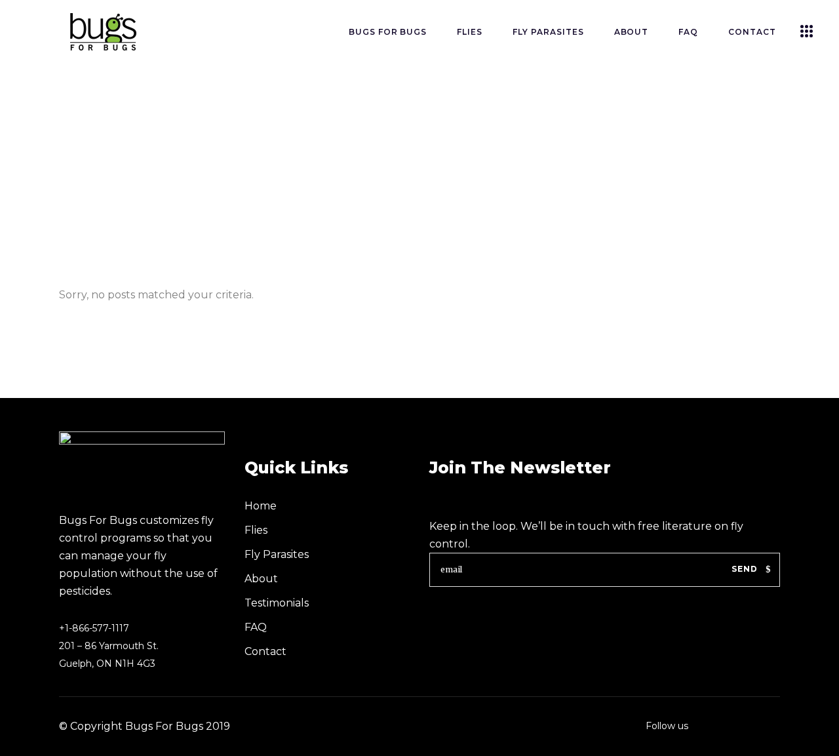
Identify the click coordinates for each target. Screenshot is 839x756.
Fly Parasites (276, 554)
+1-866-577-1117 (94, 628)
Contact (265, 651)
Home (260, 506)
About (261, 578)
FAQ (255, 627)
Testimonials (276, 603)
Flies (255, 530)
